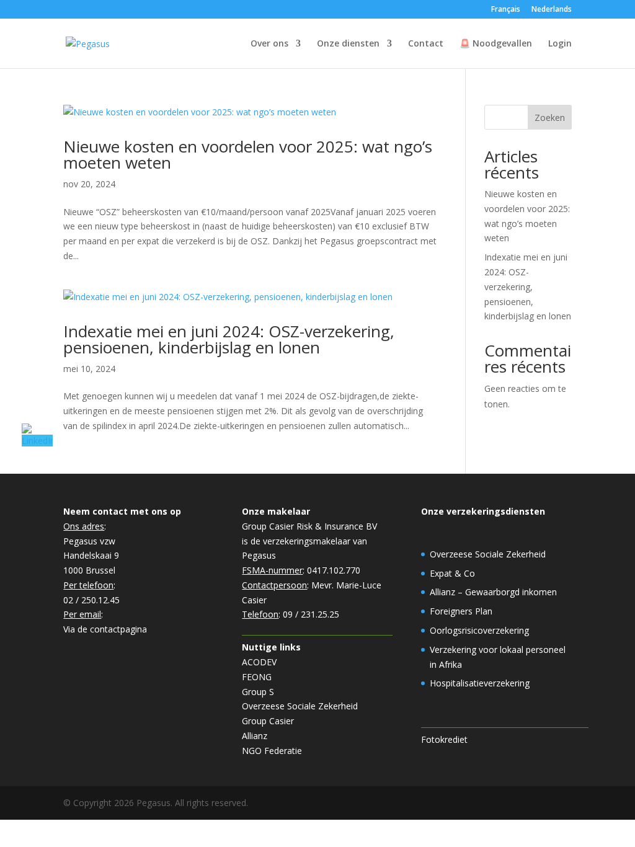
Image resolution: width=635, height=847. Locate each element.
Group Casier (268, 721)
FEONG (257, 677)
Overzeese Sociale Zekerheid (300, 706)
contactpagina (118, 629)
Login (560, 44)
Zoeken (550, 117)
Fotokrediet (444, 739)
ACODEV (259, 662)
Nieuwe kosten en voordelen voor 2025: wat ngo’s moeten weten (247, 154)
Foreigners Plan (461, 611)
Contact (425, 44)
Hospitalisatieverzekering (480, 683)
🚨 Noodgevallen (496, 44)
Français (505, 10)
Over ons (269, 44)
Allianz (254, 736)
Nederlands (551, 10)
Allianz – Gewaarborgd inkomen (493, 592)
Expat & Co (452, 573)
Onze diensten (348, 44)
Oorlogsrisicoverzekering (479, 630)
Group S (258, 692)
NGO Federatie (272, 750)
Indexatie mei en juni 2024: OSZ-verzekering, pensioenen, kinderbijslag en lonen (228, 339)
